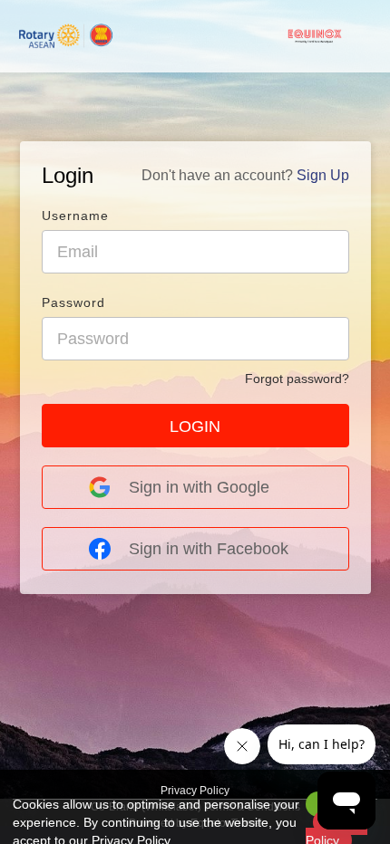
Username (75, 215)
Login (67, 176)
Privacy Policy (195, 790)
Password (73, 302)
